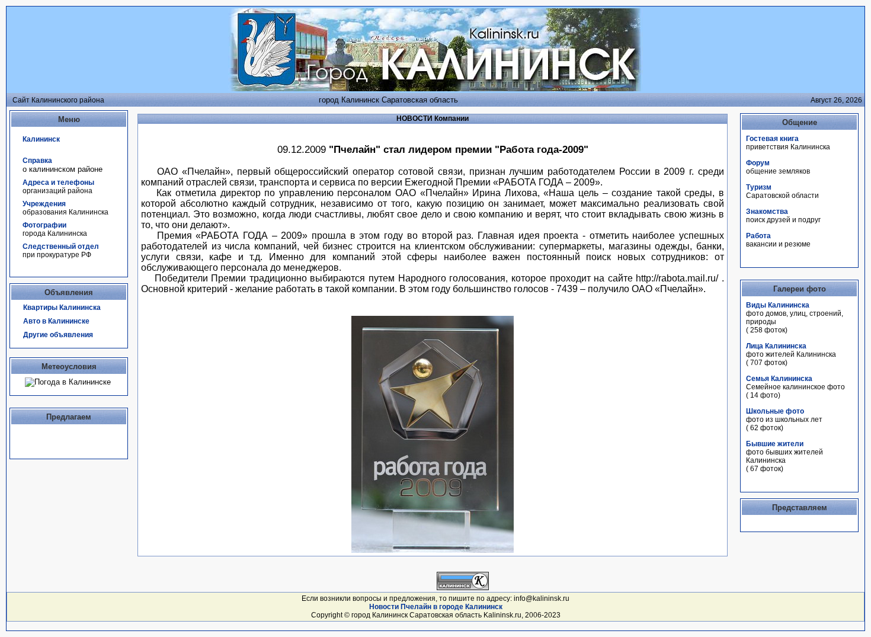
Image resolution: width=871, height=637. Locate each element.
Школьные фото (775, 411)
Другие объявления (58, 335)
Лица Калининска (776, 346)
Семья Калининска (779, 378)
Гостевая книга (772, 139)
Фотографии (44, 225)
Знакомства (767, 211)
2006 (533, 615)
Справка (37, 160)
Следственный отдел (61, 246)
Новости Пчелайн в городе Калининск (435, 607)
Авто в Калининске (56, 321)
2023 (552, 615)
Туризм (758, 187)
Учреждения (44, 204)
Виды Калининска (777, 305)
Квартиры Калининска (62, 307)
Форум (758, 163)
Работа (758, 236)
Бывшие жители (774, 444)
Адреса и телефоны (58, 182)
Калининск (41, 139)
